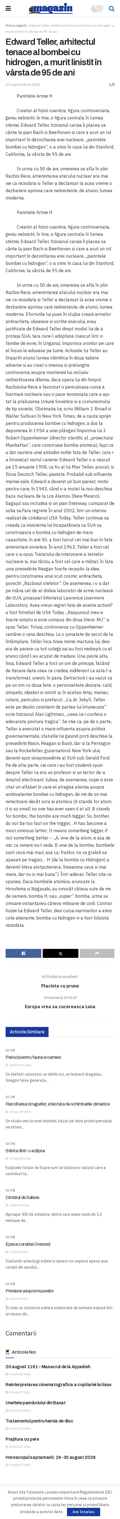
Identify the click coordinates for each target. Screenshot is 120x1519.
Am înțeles (84, 1511)
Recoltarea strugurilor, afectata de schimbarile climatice (58, 1104)
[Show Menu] (8, 8)
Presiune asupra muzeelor (30, 1290)
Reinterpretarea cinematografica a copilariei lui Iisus (59, 1384)
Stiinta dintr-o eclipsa (25, 1150)
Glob (10, 1050)
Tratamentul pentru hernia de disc (39, 1421)
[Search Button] (111, 8)
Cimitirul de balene (22, 1197)
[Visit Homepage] (51, 8)
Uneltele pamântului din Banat (36, 1402)
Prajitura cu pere (22, 1439)
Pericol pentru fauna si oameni (33, 1057)
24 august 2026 (19, 1374)
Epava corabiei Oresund (28, 1244)
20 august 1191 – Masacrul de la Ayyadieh (48, 1366)
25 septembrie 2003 (23, 84)
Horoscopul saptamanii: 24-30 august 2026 (50, 1457)
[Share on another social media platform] (97, 953)
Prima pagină (16, 25)
